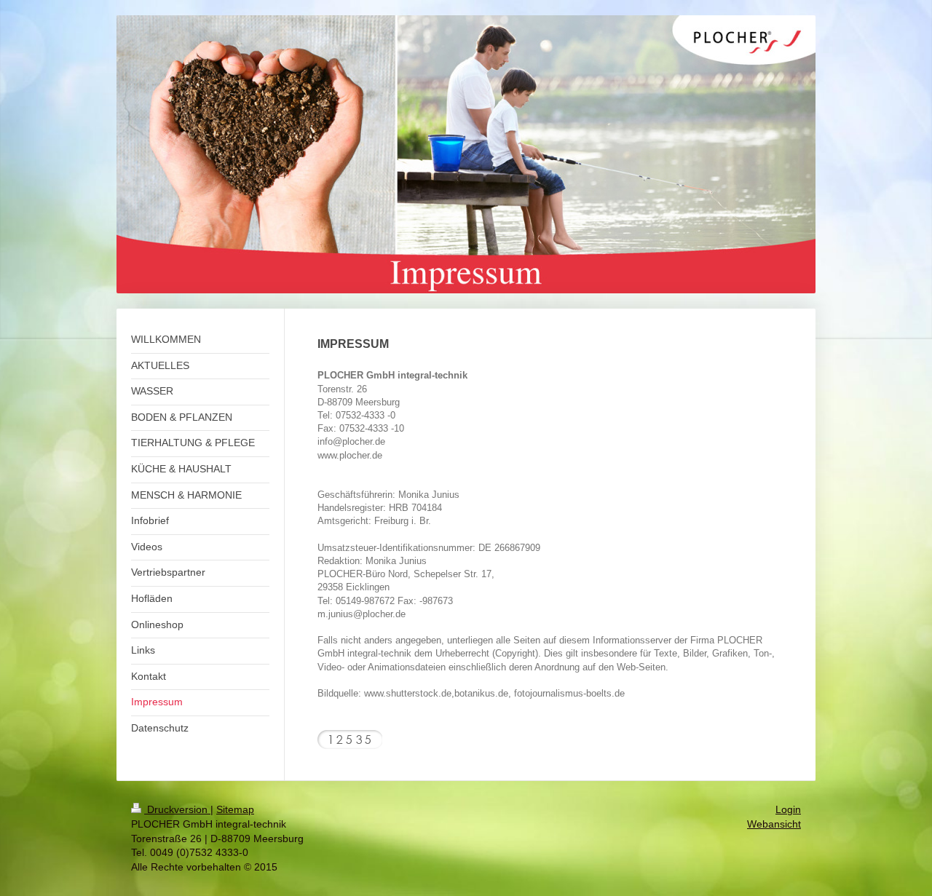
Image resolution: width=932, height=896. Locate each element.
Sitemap (235, 809)
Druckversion (177, 809)
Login (788, 809)
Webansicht (774, 824)
